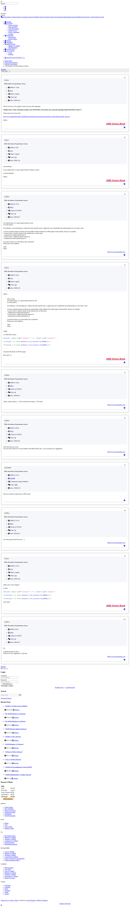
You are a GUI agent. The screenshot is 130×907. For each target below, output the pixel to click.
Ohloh (6, 892)
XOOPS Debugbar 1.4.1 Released (14, 744)
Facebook (7, 885)
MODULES (10, 44)
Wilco (11, 207)
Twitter (7, 894)
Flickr (6, 889)
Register (10, 54)
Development (59, 17)
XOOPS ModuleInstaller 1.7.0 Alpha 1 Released (18, 774)
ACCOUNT (10, 51)
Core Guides (8, 826)
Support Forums (9, 842)
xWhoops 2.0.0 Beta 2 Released (13, 752)
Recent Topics (12, 39)
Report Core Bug (10, 878)
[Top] (124, 127)
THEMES (9, 42)
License (10, 34)
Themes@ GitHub (10, 839)
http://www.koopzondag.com (116, 252)
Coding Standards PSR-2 (12, 860)
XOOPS (9, 23)
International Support (69, 17)
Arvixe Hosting (30, 900)
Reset (11, 685)
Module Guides (9, 828)
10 (125, 619)
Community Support (27, 17)
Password (4, 680)
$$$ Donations (9, 868)
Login (10, 53)
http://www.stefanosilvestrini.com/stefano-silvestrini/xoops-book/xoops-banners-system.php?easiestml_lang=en (36, 116)
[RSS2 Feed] (42, 900)
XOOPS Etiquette (10, 816)
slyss (11, 90)
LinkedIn (7, 887)
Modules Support (39, 17)
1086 (15, 485)
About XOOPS (13, 25)
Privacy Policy (14, 900)
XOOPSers (8, 814)
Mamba (17, 710)
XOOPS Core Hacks (11, 64)
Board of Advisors (10, 810)
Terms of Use (5, 900)
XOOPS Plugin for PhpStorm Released (15, 729)
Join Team (8, 869)
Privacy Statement (13, 32)
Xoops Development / (11, 62)
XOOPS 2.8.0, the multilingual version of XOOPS (18, 767)
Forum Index (7, 17)
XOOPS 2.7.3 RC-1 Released (13, 736)
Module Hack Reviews (83, 17)
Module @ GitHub (14, 46)
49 (15, 214)
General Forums (16, 17)
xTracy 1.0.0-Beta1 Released (13, 759)
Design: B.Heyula (65, 903)
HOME (8, 22)
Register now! (59, 687)
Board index (8, 61)
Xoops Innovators (10, 812)
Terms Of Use (12, 30)
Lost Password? (70, 687)
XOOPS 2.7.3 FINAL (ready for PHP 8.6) (16, 706)
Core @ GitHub (9, 852)
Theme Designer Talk (97, 17)
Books (6, 823)
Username (4, 676)
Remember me (7, 684)
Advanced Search (6, 698)
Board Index (12, 37)
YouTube (7, 890)
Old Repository (13, 47)
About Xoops (9, 807)
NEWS (8, 41)
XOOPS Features (13, 29)
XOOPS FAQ (10, 49)
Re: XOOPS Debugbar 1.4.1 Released (15, 714)
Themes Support (50, 17)
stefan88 (12, 478)
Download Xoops (10, 836)
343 (15, 97)
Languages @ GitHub (11, 841)
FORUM (9, 35)
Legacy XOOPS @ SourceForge (14, 858)
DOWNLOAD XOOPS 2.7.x (15, 57)
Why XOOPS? (13, 27)
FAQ (6, 825)
